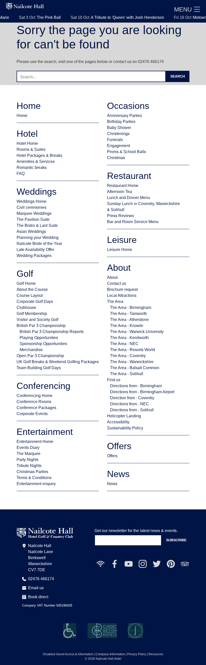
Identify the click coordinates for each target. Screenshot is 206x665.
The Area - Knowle (126, 325)
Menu (183, 9)
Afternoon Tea (119, 191)
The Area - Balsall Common (134, 368)
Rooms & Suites (31, 149)
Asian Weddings (31, 231)
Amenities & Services (36, 161)
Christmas (116, 158)
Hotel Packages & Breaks (39, 155)
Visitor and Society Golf (37, 319)
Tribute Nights (29, 465)
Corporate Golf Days (35, 301)
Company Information (110, 654)
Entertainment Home (35, 441)
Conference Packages (36, 408)
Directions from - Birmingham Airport (142, 392)
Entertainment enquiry (36, 484)
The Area (115, 301)
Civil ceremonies (31, 207)
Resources (155, 654)
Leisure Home (119, 249)
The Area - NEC (124, 344)
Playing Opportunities (39, 338)
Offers (112, 456)
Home (22, 115)
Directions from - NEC (129, 404)
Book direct (38, 597)
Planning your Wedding (38, 237)
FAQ (21, 173)
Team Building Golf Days (39, 368)
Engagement (118, 146)
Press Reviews (120, 216)
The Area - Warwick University (137, 331)
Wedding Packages (34, 255)
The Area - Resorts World (132, 350)
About (112, 277)
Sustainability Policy (125, 428)
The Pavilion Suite (33, 219)
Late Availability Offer (35, 249)
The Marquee (28, 453)
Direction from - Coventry (132, 398)
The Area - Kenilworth (129, 338)
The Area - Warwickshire (131, 362)
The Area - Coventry (128, 356)
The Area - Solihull (126, 374)
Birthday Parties (121, 121)
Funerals (115, 140)
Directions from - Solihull (132, 410)
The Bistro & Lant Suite (37, 225)
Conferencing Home (35, 395)
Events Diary (28, 447)
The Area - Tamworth (128, 313)
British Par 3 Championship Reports (52, 331)
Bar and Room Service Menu (133, 222)
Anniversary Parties (124, 115)
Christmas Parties (32, 472)
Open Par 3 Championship (40, 356)
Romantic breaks (32, 167)
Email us (36, 588)
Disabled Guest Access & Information (68, 654)
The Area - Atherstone (129, 319)
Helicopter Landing (124, 416)
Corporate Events (32, 414)
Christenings (118, 133)
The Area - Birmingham (130, 307)
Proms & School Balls (126, 152)
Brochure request (122, 289)
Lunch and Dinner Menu (128, 197)
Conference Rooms (34, 402)
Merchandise (31, 350)
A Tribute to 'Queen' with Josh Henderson (119, 17)
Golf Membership (32, 313)
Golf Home (26, 283)
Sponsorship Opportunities (43, 344)
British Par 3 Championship (41, 325)
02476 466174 (41, 579)
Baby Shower (119, 127)
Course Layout (30, 295)
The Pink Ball (40, 17)
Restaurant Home (122, 185)
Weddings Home (31, 201)
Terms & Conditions (34, 478)
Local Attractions (121, 295)
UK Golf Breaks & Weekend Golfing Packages (58, 362)
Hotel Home (27, 143)
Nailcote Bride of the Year (39, 243)
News (112, 484)
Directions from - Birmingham (136, 386)
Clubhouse (26, 307)
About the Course (32, 289)
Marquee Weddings (34, 213)
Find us (113, 380)
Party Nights (27, 459)
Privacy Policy (136, 654)
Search (177, 76)
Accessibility (118, 422)
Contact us (116, 283)
